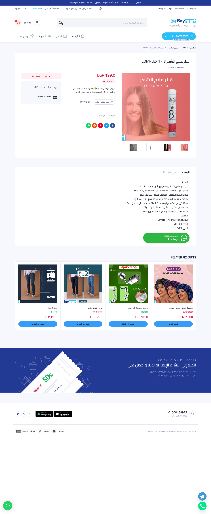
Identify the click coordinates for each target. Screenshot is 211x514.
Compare (83, 102)
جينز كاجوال (52, 308)
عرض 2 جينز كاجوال (94, 308)
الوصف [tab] (186, 171)
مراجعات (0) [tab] (169, 171)
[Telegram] (202, 496)
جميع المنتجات (172, 48)
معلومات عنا (191, 8)
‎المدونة (42, 36)
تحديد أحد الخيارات (82, 324)
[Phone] (202, 506)
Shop (184, 48)
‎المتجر (59, 36)
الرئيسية (76, 36)
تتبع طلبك (161, 8)
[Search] (62, 24)
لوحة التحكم (179, 8)
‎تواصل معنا (23, 36)
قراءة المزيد (173, 324)
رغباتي (170, 8)
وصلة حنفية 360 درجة (138, 308)
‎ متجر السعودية (21, 8)
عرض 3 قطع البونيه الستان (181, 308)
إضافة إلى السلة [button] (128, 324)
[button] (104, 102)
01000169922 (38, 8)
